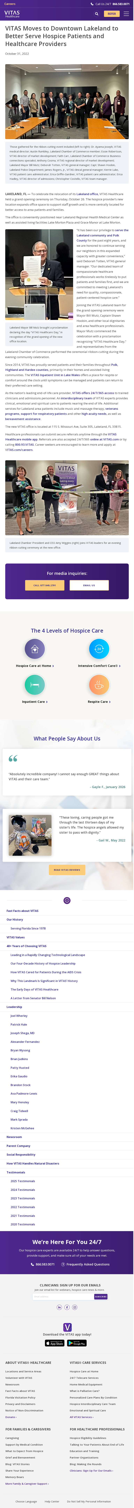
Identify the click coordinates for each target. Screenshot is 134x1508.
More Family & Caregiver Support (26, 1483)
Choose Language (26, 1501)
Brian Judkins (19, 1059)
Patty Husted (20, 1068)
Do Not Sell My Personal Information (89, 1501)
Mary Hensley (20, 1102)
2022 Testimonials (23, 1207)
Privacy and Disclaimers (20, 1404)
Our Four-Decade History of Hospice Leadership (43, 963)
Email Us (89, 585)
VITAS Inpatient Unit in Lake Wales (55, 375)
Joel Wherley (19, 1016)
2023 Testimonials (23, 1198)
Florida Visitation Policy (20, 1397)
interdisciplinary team (76, 398)
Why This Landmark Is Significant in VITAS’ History (44, 981)
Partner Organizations (84, 1457)
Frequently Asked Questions (88, 1264)
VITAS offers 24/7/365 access (93, 393)
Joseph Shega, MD (23, 1033)
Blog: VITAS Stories (17, 1464)
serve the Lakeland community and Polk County (103, 235)
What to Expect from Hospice (24, 1451)
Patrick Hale (19, 1024)
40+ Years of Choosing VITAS (26, 946)
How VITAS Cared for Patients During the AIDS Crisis (46, 972)
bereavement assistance (22, 419)
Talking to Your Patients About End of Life (97, 1444)
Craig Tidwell (19, 1111)
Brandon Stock (21, 1085)
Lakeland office (87, 194)
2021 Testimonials (23, 1216)
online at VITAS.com (104, 439)
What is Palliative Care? (84, 1391)
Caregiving (12, 1438)
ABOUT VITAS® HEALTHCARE (28, 1362)
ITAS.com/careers (20, 450)
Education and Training (84, 1451)
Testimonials (16, 1172)
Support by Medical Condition (24, 1444)
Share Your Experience (19, 1470)
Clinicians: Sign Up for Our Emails (91, 1470)
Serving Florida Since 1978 (28, 928)
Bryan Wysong (20, 1050)
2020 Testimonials (23, 1224)
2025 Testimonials (23, 1181)
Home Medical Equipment (86, 1384)
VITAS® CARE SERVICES (88, 1362)
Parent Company (18, 1146)
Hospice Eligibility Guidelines (88, 1438)
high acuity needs (94, 414)
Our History (15, 919)
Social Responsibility (21, 1154)
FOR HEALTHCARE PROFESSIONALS (97, 1429)
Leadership (14, 1007)
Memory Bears (14, 1477)
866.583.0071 (45, 1264)
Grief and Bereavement (20, 1457)
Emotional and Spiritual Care (88, 1410)
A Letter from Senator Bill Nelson (33, 998)
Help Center (52, 1501)
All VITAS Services (81, 1417)
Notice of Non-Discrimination (24, 1410)
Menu (126, 14)
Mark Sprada (19, 1119)
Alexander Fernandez (25, 1042)
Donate (10, 1417)
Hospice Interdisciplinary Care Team (93, 1404)
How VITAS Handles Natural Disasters (33, 1163)
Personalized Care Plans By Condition (93, 1397)
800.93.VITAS (24, 445)
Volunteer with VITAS (18, 1378)
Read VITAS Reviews (67, 869)
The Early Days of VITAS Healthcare (34, 989)
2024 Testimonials (23, 1190)
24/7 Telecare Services (84, 1378)
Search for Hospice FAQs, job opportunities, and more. (97, 14)
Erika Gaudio (19, 1076)
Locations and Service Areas (23, 1371)
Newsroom (14, 1137)
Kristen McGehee (22, 1128)
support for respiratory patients (44, 414)
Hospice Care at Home (84, 1371)
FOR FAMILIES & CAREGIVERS (28, 1429)
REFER (112, 14)
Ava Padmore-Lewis (24, 1093)
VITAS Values (16, 937)
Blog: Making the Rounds (86, 1464)
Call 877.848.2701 (45, 585)
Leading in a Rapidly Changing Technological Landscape (48, 955)
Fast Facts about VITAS (22, 911)
